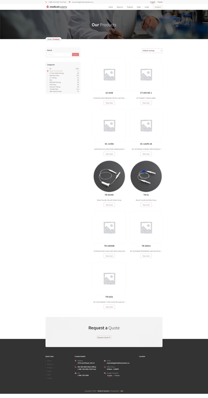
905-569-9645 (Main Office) (87, 367)
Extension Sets (54, 75)
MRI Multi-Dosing (55, 82)
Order (139, 7)
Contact (157, 7)
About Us (120, 7)
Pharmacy (53, 84)
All (50, 68)
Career (147, 7)
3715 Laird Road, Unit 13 (86, 363)
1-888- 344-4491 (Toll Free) (87, 369)
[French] (159, 2)
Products (130, 7)
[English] (153, 2)
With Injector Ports (56, 91)
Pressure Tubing (55, 87)
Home (111, 7)
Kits (51, 80)
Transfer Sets (54, 89)
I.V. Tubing (53, 78)
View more (109, 103)
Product (49, 368)
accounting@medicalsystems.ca (118, 363)
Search (75, 54)
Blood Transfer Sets (56, 71)
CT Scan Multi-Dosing (57, 73)
